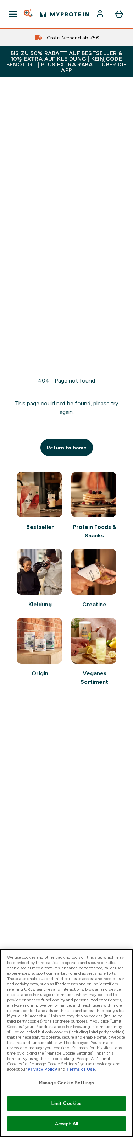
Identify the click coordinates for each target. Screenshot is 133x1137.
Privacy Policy (42, 1069)
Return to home (67, 447)
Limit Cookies (66, 1103)
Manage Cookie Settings (66, 1082)
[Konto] (100, 14)
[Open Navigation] (13, 14)
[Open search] (28, 14)
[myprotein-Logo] (64, 14)
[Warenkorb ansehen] (119, 14)
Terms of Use (80, 1069)
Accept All (66, 1123)
